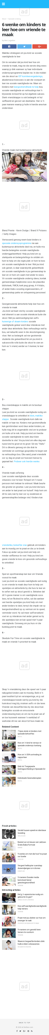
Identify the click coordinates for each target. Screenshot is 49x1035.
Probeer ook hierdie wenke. (27, 461)
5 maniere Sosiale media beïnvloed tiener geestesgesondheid (28, 880)
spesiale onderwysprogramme (16, 243)
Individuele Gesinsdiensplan (29, 778)
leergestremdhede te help (26, 87)
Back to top (24, 1023)
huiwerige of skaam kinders (15, 321)
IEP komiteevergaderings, (30, 76)
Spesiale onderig (14, 19)
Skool (4, 19)
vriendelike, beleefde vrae (14, 545)
